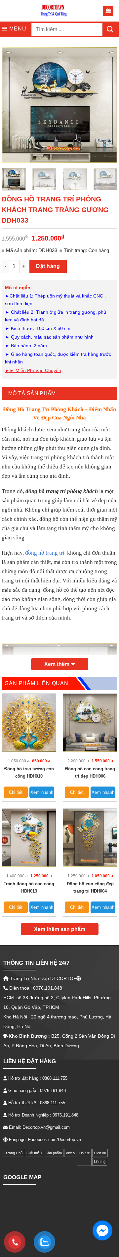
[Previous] (12, 105)
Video (70, 1153)
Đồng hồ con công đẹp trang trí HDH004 (90, 887)
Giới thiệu (34, 1153)
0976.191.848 (53, 1090)
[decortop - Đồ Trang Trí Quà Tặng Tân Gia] (54, 11)
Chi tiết (15, 792)
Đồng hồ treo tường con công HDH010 (29, 772)
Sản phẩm (54, 1153)
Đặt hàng (48, 266)
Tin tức (84, 1153)
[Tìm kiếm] (109, 29)
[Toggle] (80, 1161)
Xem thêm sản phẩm (59, 929)
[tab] (59, 393)
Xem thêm (56, 664)
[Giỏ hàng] (108, 11)
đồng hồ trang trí (44, 553)
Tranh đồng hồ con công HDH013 (29, 887)
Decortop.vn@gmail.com (46, 1127)
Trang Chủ (13, 1153)
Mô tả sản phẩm (32, 393)
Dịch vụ (100, 1153)
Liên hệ (99, 1162)
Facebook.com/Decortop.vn (54, 1139)
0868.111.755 (54, 1078)
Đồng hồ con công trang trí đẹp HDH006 (90, 772)
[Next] (107, 105)
